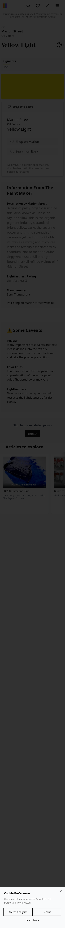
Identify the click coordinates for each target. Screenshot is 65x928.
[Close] (60, 891)
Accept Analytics (17, 912)
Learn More (32, 920)
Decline (47, 912)
